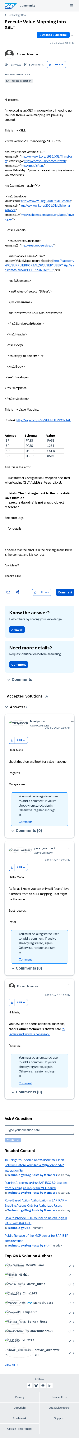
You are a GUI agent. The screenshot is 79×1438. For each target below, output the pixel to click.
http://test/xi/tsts (32, 165)
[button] (50, 64)
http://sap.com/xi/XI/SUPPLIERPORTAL (43, 420)
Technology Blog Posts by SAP (28, 1245)
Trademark (19, 1418)
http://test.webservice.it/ (37, 245)
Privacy (19, 1397)
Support (59, 1418)
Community (27, 5)
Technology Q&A (17, 15)
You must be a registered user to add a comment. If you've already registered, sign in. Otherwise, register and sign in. (39, 805)
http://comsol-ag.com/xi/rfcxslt (45, 161)
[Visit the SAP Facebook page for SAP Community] (29, 1385)
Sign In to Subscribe (53, 34)
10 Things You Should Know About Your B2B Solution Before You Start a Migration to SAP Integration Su (34, 1165)
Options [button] (71, 35)
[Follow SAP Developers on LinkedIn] (49, 1385)
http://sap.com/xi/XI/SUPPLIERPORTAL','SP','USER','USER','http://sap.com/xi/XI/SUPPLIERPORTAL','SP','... (39, 265)
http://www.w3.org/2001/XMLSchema (46, 201)
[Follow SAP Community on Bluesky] (36, 1385)
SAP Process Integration (18, 81)
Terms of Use (59, 1397)
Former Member (27, 54)
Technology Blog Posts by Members (32, 1175)
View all (10, 1365)
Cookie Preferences (19, 1428)
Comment (65, 592)
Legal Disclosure (59, 1407)
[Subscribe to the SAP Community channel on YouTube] (42, 1385)
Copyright (20, 1407)
